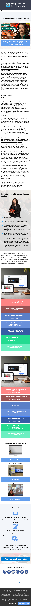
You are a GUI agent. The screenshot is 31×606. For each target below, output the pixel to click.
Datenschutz (10, 582)
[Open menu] (1, 10)
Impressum (20, 582)
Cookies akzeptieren (24, 603)
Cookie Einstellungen (9, 600)
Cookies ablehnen (11, 603)
